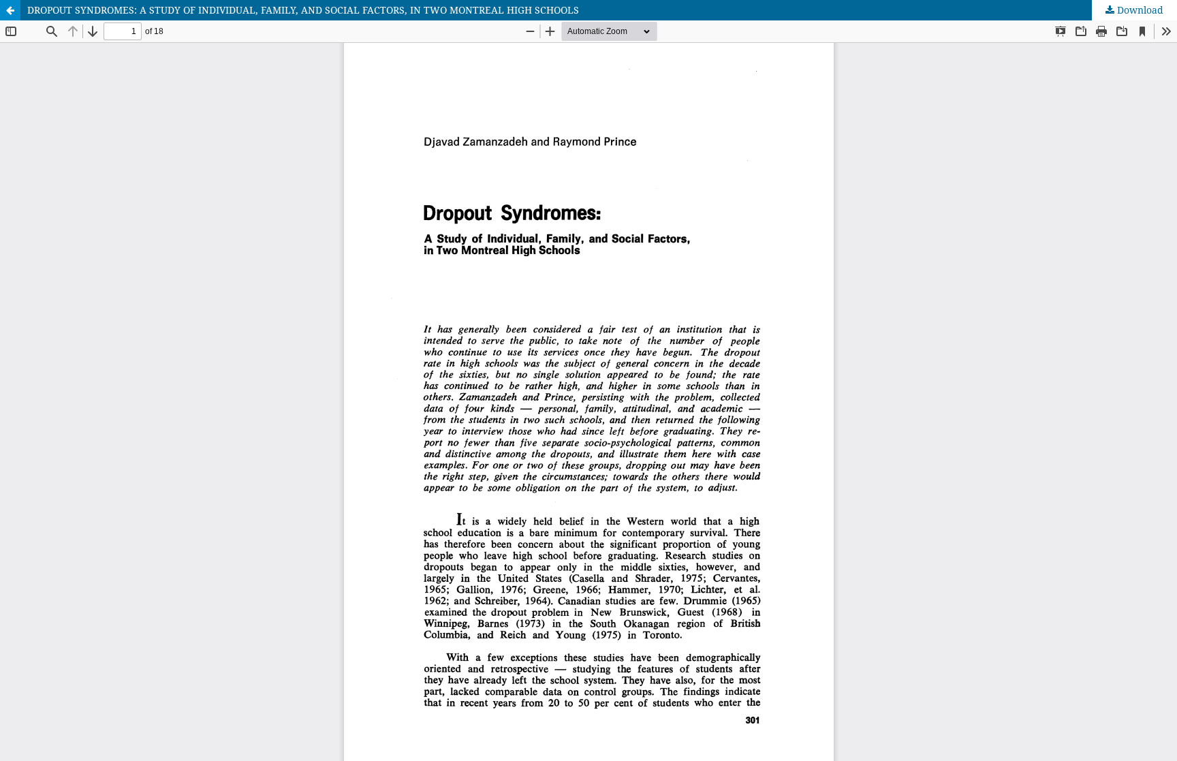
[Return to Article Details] (10, 10)
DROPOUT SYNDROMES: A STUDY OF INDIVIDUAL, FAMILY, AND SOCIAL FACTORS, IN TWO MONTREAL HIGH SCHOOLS (303, 9)
